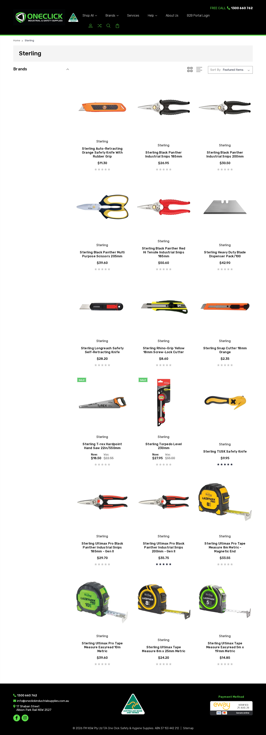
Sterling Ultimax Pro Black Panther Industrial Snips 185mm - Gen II (102, 547)
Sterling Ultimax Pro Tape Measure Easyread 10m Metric (102, 647)
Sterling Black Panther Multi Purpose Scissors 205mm (102, 254)
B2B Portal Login (198, 15)
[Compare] (99, 27)
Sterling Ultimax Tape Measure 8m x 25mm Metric (163, 649)
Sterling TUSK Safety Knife (225, 451)
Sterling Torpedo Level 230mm (163, 446)
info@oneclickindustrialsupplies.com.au (43, 701)
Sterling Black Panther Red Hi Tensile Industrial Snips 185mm (163, 252)
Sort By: (215, 70)
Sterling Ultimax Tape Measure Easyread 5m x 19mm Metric (225, 647)
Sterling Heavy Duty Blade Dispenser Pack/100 (225, 254)
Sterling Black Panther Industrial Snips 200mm (225, 154)
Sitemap (188, 728)
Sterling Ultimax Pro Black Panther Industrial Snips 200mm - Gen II (164, 547)
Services (133, 15)
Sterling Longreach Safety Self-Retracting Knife (102, 350)
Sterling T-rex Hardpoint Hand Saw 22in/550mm (102, 446)
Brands (110, 15)
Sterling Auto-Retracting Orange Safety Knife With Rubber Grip (102, 152)
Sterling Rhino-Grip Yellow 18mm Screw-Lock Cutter (164, 350)
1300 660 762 (231, 8)
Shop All (88, 15)
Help (151, 15)
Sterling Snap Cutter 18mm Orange (225, 350)
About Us (172, 15)
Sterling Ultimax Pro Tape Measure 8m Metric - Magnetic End (224, 547)
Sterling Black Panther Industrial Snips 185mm (163, 154)
